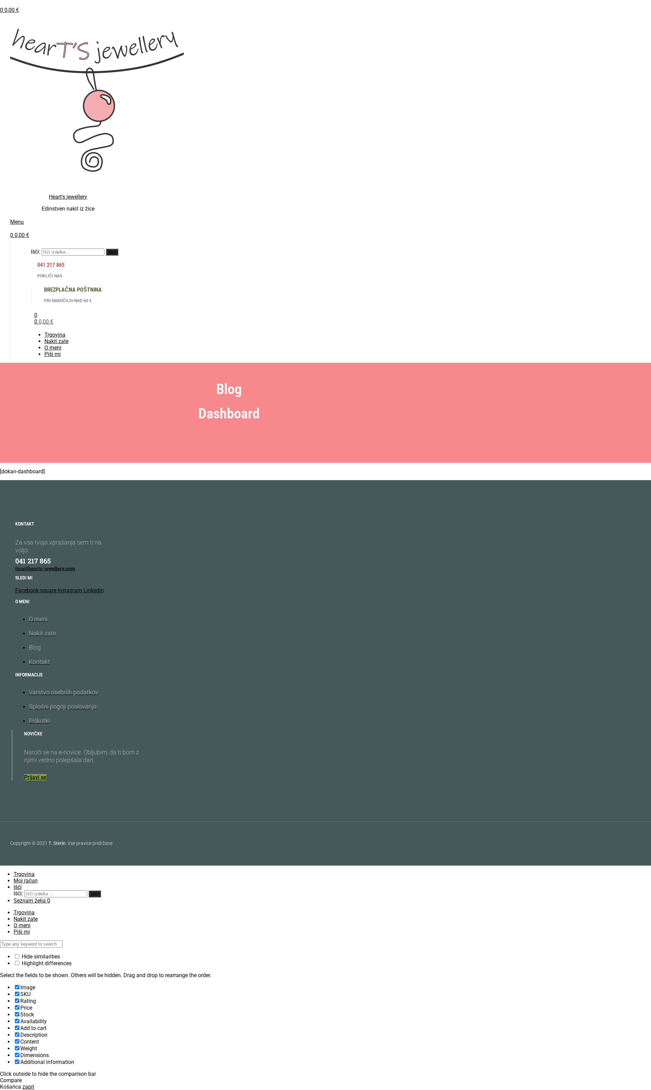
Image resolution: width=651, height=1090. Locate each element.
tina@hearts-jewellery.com (45, 568)
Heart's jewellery (68, 197)
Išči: (35, 252)
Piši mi (22, 932)
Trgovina (24, 912)
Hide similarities (40, 956)
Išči (112, 252)
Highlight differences (46, 963)
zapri (28, 1087)
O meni (22, 925)
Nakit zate (26, 919)
